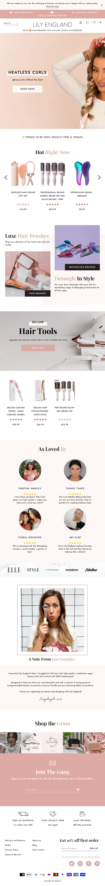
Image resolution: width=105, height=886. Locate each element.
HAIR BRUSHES (39, 30)
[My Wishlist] (93, 22)
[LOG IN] (79, 22)
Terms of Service (13, 854)
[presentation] (5, 177)
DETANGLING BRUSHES (82, 267)
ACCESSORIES (75, 30)
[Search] (17, 23)
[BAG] (99, 22)
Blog (34, 845)
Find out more (52, 6)
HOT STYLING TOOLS (57, 30)
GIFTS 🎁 (27, 30)
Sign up (94, 848)
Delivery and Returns (15, 840)
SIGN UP (78, 789)
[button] (23, 204)
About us (36, 840)
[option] (21, 12)
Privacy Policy (11, 849)
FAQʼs (8, 845)
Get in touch (38, 849)
